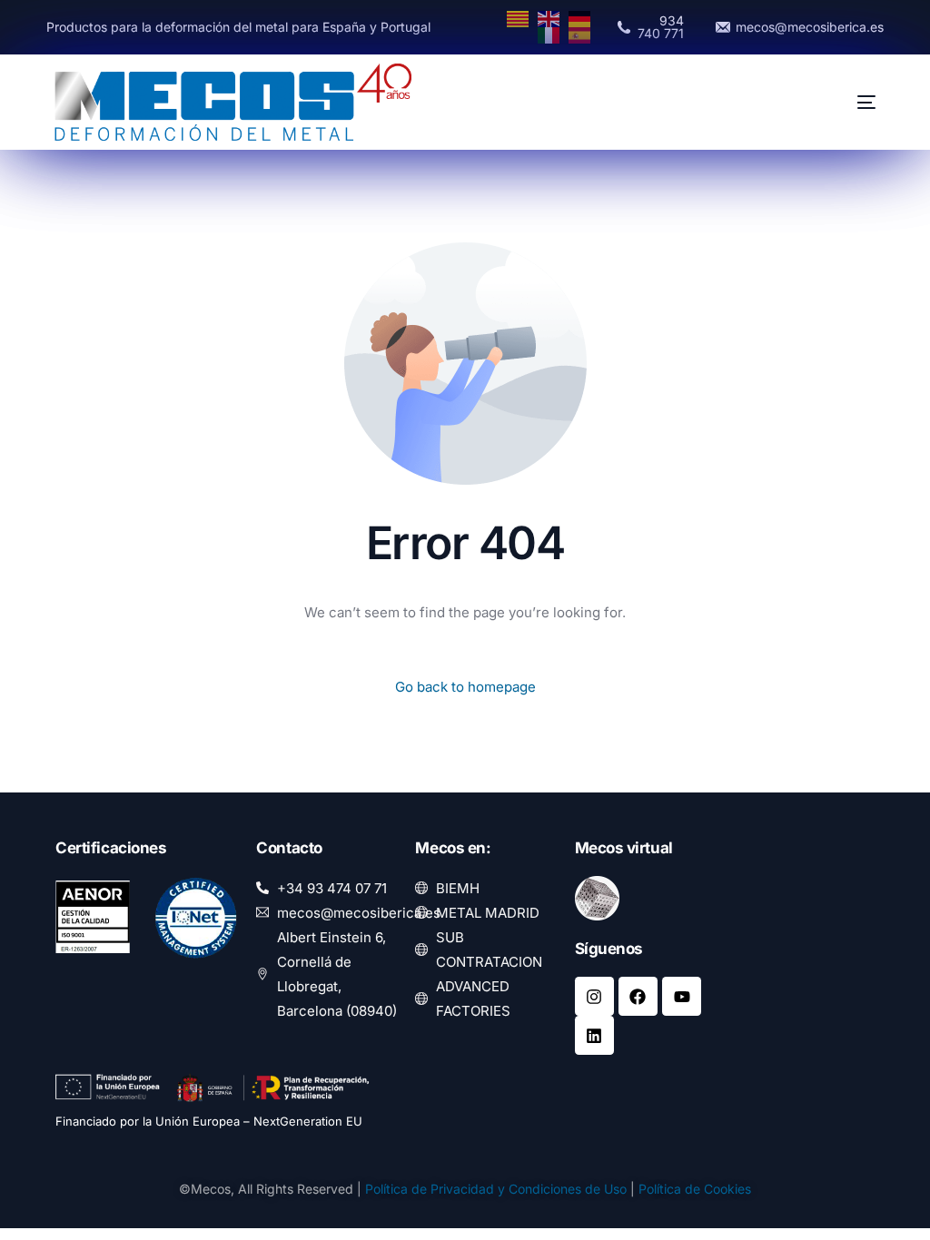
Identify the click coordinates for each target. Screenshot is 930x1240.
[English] (549, 17)
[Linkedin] (594, 1035)
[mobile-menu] (837, 102)
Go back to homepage (465, 686)
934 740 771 (661, 27)
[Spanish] (580, 34)
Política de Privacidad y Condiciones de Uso (496, 1188)
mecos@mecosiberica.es (810, 27)
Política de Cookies (694, 1188)
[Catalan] (518, 17)
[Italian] (549, 34)
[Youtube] (681, 996)
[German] (580, 17)
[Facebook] (638, 996)
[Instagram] (594, 996)
